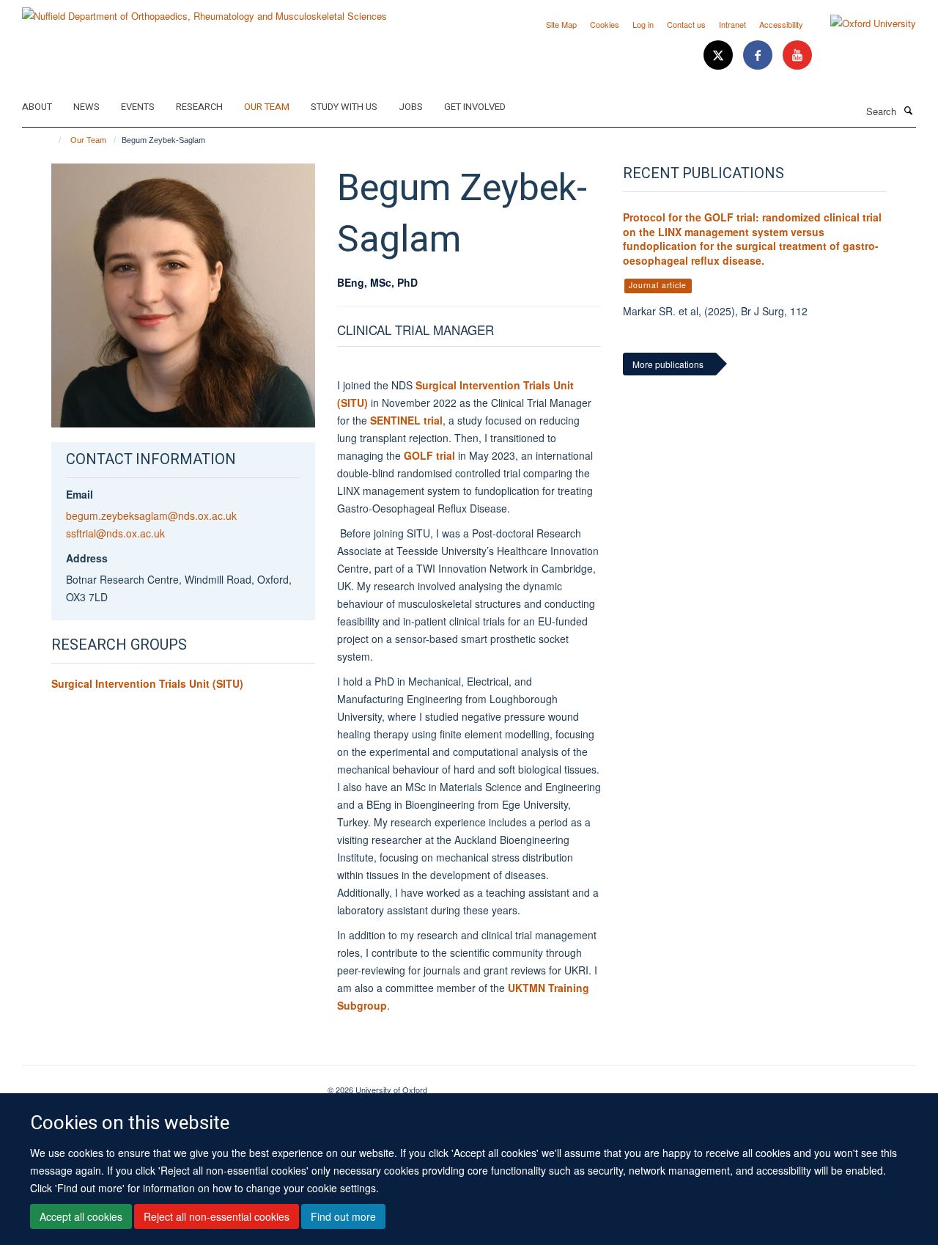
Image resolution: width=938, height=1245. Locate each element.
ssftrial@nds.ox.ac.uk (115, 533)
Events (138, 107)
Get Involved (475, 107)
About (37, 107)
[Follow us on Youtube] (797, 55)
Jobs (411, 107)
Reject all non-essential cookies (216, 1216)
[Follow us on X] (720, 55)
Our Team (266, 107)
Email (79, 494)
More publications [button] (668, 364)
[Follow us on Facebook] (759, 55)
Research (199, 107)
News (86, 107)
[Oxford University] (862, 23)
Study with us (344, 107)
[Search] (908, 110)
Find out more (343, 1216)
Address (87, 558)
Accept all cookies (81, 1216)
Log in (643, 24)
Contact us (686, 24)
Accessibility (781, 24)
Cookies (604, 24)
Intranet (732, 24)
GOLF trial (429, 455)
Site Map (561, 24)
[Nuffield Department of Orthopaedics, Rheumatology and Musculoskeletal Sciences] (204, 11)
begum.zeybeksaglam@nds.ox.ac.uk (151, 515)
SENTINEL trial (406, 420)
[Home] (53, 140)
